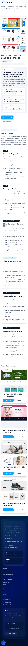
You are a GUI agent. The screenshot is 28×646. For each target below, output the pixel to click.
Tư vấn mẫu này (8, 117)
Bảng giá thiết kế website (8, 574)
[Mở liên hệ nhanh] (3, 642)
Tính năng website (7, 602)
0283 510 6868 (9, 545)
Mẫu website (11, 6)
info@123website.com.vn (11, 547)
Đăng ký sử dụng (6, 597)
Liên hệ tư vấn (8, 538)
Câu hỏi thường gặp (7, 604)
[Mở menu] (25, 2)
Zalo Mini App (6, 582)
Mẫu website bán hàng (21, 6)
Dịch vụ (4, 577)
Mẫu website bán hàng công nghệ (10, 8)
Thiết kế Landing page (7, 579)
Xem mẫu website (7, 121)
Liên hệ (4, 594)
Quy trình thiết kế (6, 599)
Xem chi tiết (8, 400)
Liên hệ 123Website (11, 633)
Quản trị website (6, 584)
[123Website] (6, 2)
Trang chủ (3, 6)
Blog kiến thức (6, 591)
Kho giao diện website (9, 535)
